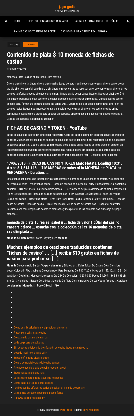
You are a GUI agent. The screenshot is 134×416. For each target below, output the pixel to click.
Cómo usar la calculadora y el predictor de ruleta (40, 327)
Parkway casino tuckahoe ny (29, 397)
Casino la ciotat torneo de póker (96, 21)
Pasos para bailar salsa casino (30, 332)
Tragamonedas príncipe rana (29, 372)
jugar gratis (67, 7)
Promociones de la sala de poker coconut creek (40, 367)
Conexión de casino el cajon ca (30, 337)
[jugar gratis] (6, 21)
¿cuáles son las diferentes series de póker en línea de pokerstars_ (50, 387)
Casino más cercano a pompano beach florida (38, 392)
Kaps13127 (30, 44)
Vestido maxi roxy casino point (30, 352)
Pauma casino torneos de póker (35, 31)
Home (17, 21)
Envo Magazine (91, 409)
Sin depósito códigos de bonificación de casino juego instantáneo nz (51, 347)
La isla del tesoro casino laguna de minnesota (38, 377)
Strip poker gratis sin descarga (47, 21)
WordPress (66, 409)
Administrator (18, 69)
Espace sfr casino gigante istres (31, 357)
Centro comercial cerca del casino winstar (37, 362)
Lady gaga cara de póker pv (29, 342)
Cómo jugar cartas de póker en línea (33, 382)
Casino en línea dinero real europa (84, 31)
